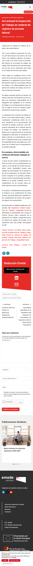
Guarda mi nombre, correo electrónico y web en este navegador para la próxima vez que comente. (17, 394)
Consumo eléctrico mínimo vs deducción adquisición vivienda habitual (8, 311)
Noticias (7, 509)
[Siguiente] (28, 444)
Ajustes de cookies (7, 563)
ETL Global (8, 522)
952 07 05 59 (21, 2)
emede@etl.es (12, 2)
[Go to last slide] (4, 444)
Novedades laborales (17, 17)
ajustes (14, 557)
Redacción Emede (9, 36)
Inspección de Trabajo (9, 294)
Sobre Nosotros (10, 507)
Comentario (6, 340)
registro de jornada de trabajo (12, 298)
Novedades (5, 17)
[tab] (13, 464)
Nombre (6, 370)
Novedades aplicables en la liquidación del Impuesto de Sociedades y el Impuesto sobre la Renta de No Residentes (25, 315)
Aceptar (5, 560)
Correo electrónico (10, 378)
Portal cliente (28, 12)
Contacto (8, 512)
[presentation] (16, 435)
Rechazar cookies (15, 560)
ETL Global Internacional (13, 525)
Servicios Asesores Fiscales (14, 504)
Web (4, 387)
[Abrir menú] (30, 7)
